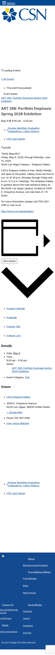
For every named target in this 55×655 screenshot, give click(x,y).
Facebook (27, 611)
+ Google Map (14, 412)
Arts (27, 377)
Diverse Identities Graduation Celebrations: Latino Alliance (23, 130)
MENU (11, 3)
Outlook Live (13, 335)
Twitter (26, 618)
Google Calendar (15, 308)
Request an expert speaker (35, 565)
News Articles (29, 593)
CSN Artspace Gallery (18, 397)
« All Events (7, 79)
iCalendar (11, 317)
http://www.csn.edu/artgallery (17, 211)
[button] (4, 3)
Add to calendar (9, 261)
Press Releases (30, 578)
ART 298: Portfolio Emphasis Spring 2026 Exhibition (32, 370)
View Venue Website (17, 423)
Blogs (25, 586)
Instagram (28, 626)
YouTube (27, 633)
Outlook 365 (13, 326)
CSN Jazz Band (15, 139)
